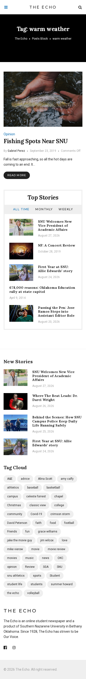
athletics (13, 487)
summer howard (62, 584)
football (69, 523)
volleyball (33, 593)
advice (25, 478)
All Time (21, 209)
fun (27, 531)
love (64, 540)
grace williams (47, 531)
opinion (12, 566)
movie (35, 549)
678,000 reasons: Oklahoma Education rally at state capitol (42, 289)
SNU (59, 566)
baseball (32, 487)
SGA (45, 566)
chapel (58, 496)
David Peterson (17, 523)
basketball (53, 487)
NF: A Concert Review (56, 245)
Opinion (9, 134)
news (45, 558)
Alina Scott (45, 478)
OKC (60, 558)
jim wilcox (47, 540)
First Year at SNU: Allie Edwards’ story (55, 269)
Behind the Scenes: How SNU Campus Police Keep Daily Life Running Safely (56, 421)
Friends (12, 531)
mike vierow (15, 549)
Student (55, 575)
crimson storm (60, 514)
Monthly (44, 209)
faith (39, 523)
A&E (9, 478)
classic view (37, 505)
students (37, 584)
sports (37, 575)
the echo (13, 593)
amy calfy (67, 478)
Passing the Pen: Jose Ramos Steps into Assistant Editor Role (56, 311)
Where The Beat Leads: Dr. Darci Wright (55, 398)
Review (30, 566)
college (59, 505)
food (53, 523)
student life (14, 584)
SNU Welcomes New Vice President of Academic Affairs (55, 225)
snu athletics (16, 575)
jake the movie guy (19, 540)
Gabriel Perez (16, 151)
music (29, 558)
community (14, 514)
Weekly (66, 209)
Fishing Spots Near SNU (36, 141)
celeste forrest (36, 496)
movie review (56, 549)
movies (12, 558)
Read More (16, 175)
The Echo (43, 7)
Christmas (14, 505)
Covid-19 (36, 514)
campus (12, 496)
